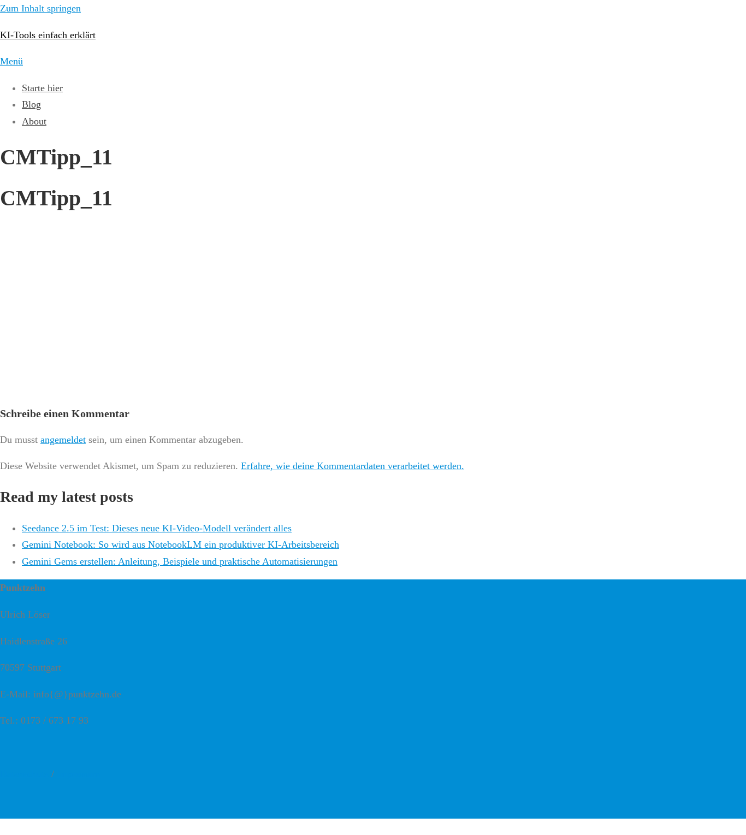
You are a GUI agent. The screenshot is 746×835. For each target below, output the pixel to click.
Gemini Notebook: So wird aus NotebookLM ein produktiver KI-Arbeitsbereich (180, 544)
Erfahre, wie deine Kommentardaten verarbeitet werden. (352, 465)
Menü (11, 61)
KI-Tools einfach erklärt (48, 34)
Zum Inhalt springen (40, 8)
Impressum (78, 773)
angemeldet (63, 439)
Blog (31, 104)
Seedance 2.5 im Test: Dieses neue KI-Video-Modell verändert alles (157, 528)
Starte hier (42, 87)
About (34, 121)
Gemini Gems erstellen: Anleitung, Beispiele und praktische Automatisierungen (180, 561)
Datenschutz (24, 773)
